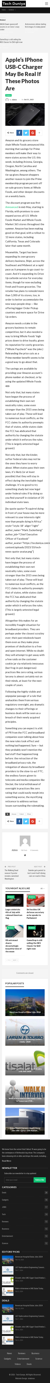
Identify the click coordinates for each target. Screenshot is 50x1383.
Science (8, 95)
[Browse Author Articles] (25, 841)
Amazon (14, 814)
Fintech (21, 814)
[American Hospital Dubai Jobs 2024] (25, 1002)
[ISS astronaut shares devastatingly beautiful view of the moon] (14, 931)
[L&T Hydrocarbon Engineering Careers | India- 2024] (25, 1032)
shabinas (31, 1378)
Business (5, 1229)
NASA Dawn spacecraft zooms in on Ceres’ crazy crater (9, 27)
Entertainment (7, 1236)
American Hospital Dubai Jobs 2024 (25, 1012)
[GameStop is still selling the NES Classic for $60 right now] (36, 931)
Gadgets (5, 1200)
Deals (4, 1192)
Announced (11, 207)
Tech (4, 1214)
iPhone (29, 814)
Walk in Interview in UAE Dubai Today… (29, 1288)
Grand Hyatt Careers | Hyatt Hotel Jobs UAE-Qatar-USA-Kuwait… (25, 1129)
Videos (18, 1364)
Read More (6, 1161)
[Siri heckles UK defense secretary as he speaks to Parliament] (36, 900)
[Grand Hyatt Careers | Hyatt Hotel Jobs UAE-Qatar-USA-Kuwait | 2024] (25, 1121)
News (9, 1353)
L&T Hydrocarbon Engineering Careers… (30, 1267)
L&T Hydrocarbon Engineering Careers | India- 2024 (25, 1040)
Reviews (5, 1221)
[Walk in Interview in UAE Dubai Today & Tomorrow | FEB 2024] (25, 1091)
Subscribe (39, 1180)
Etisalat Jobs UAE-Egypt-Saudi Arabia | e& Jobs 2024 (25, 1070)
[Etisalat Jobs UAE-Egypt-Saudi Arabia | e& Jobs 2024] (25, 1062)
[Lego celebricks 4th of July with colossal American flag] (14, 900)
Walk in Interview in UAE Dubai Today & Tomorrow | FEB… (25, 1099)
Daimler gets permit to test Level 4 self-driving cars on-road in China (36, 873)
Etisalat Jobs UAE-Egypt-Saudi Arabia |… (30, 1278)
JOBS (4, 1207)
